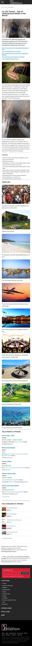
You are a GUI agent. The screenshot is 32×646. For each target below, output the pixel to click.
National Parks (6, 594)
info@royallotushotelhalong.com (10, 493)
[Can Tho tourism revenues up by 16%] (16, 269)
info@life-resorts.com (7, 457)
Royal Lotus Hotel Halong (10, 485)
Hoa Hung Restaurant (12, 532)
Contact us (14, 635)
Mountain (4, 604)
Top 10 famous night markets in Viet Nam (13, 57)
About (7, 633)
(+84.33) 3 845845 (7, 477)
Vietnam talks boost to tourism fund (11, 177)
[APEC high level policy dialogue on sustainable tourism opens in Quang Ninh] (16, 343)
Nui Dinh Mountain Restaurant (14, 520)
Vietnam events (16, 560)
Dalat (16, 441)
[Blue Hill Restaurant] (4, 515)
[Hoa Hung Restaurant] (4, 533)
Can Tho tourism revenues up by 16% (12, 164)
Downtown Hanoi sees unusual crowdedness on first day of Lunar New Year (15, 158)
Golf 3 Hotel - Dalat (8, 435)
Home (2, 7)
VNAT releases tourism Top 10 (10, 59)
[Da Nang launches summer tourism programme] (16, 369)
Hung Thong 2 (7, 491)
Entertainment (6, 589)
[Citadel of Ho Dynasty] (16, 219)
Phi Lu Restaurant (11, 526)
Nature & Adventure (7, 585)
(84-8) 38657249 (6, 465)
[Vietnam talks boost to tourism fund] (16, 392)
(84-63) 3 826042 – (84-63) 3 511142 (12, 440)
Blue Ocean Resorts (8, 447)
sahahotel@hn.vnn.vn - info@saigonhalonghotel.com (15, 481)
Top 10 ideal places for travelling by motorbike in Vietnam (15, 54)
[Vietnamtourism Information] (16, 2)
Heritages (4, 598)
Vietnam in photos (17, 561)
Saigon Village (6, 461)
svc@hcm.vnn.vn (6, 469)
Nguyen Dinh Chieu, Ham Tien (12, 454)
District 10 (14, 467)
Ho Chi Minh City (21, 467)
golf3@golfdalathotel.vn (7, 444)
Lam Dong (20, 441)
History (4, 591)
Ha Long (4, 479)
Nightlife (4, 587)
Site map (20, 635)
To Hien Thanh (8, 467)
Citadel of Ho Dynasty (8, 161)
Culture (4, 583)
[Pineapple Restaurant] (4, 509)
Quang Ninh (16, 479)
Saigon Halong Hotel (9, 473)
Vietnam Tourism (9, 637)
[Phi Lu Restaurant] (4, 527)
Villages (4, 596)
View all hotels (6, 496)
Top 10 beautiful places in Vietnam (11, 51)
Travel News (11, 7)
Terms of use (20, 633)
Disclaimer (8, 635)
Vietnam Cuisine (6, 608)
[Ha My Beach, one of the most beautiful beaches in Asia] (16, 243)
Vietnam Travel (24, 637)
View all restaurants (7, 538)
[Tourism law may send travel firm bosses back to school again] (16, 292)
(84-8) (3, 452)
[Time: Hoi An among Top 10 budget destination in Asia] (16, 318)
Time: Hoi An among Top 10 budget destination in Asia (15, 48)
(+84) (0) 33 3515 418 (8, 489)
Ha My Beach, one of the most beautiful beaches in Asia (16, 163)
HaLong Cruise (12, 633)
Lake (3, 602)
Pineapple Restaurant (12, 508)
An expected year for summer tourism (12, 178)
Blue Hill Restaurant (12, 514)
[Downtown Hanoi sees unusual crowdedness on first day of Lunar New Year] (16, 194)
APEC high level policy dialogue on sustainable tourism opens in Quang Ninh (16, 172)
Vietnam (20, 151)
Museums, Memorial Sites (9, 600)
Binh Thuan (8, 455)
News (6, 7)
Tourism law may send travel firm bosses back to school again (16, 167)
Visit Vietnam (15, 642)
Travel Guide (5, 611)
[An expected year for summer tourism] (16, 416)
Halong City (9, 479)
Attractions (5, 580)
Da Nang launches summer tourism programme (14, 175)
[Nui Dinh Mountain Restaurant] (4, 521)
